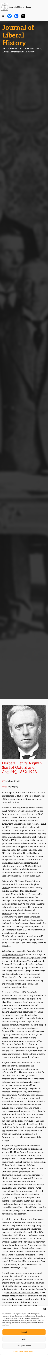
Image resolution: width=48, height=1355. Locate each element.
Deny (24, 1339)
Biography (13, 786)
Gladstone (29, 856)
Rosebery (6, 913)
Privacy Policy (28, 1352)
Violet (5, 887)
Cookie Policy (18, 1352)
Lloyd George (20, 1152)
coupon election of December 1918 (22, 1292)
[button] (44, 1309)
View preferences (24, 1346)
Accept (24, 1332)
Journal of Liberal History (20, 7)
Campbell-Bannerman (12, 954)
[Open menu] (3, 16)
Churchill (22, 1207)
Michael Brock (12, 781)
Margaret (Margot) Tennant (24, 894)
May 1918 (21, 1276)
